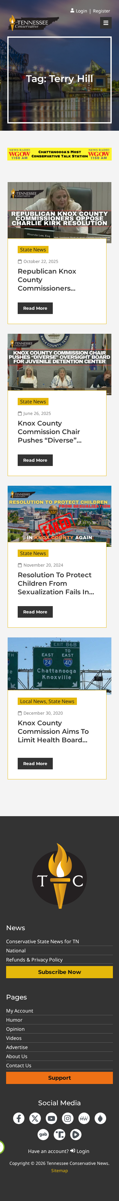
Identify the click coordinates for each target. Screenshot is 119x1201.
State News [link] (33, 249)
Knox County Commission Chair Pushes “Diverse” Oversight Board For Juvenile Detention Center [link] (52, 444)
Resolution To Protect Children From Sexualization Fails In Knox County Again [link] (55, 588)
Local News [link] (33, 701)
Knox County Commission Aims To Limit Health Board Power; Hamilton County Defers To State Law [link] (57, 744)
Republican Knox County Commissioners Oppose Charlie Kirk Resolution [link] (52, 288)
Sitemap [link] (59, 1170)
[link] (78, 11)
